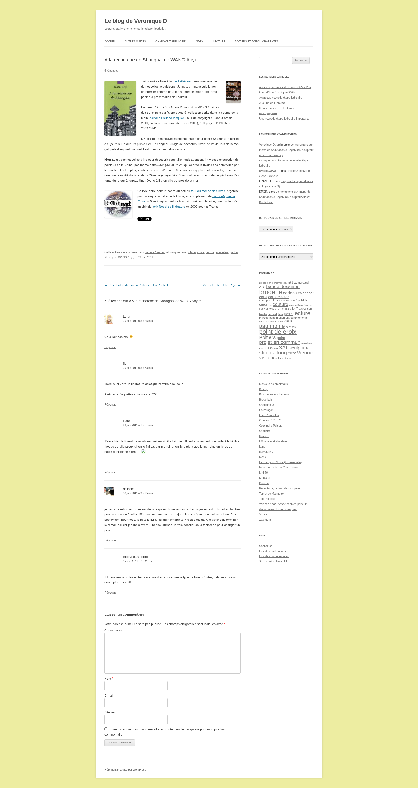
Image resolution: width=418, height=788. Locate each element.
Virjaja (263, 514)
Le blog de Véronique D (135, 21)
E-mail (109, 695)
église (288, 358)
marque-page (267, 317)
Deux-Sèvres (304, 305)
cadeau (290, 293)
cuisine (293, 305)
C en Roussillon (269, 415)
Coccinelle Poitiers (271, 425)
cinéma (265, 304)
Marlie (263, 457)
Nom (108, 678)
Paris (288, 321)
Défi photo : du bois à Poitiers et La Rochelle (137, 285)
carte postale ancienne (273, 300)
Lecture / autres (155, 252)
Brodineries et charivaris (274, 394)
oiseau (263, 321)
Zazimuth (265, 519)
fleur (280, 314)
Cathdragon (266, 410)
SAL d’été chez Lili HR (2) (221, 285)
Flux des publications (272, 551)
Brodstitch (265, 399)
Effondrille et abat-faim (273, 441)
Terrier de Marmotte (271, 493)
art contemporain (278, 282)
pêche (234, 252)
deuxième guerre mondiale (275, 308)
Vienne (305, 352)
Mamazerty (266, 451)
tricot (292, 353)
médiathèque (182, 81)
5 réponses (111, 70)
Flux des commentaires (274, 556)
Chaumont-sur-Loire (170, 41)
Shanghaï (110, 257)
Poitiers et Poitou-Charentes (256, 41)
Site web (110, 712)
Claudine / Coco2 (270, 420)
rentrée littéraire (268, 348)
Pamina (264, 483)
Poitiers (267, 337)
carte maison (278, 297)
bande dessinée (283, 286)
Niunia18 (264, 478)
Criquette (264, 431)
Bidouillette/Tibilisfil (136, 557)
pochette (291, 326)
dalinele (128, 489)
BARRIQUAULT (269, 170)
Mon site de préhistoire (273, 384)
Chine (192, 252)
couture (280, 304)
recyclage (306, 343)
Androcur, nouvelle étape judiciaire (280, 97)
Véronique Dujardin (271, 144)
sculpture (298, 347)
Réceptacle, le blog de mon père (279, 488)
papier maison (275, 321)
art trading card (298, 282)
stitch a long (273, 352)
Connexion (265, 545)
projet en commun (279, 342)
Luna (126, 316)
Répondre (110, 347)
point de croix (278, 331)
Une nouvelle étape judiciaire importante (284, 118)
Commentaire (114, 630)
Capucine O (266, 404)
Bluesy (263, 389)
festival (272, 314)
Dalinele (264, 436)
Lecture (219, 41)
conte (200, 252)
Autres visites (135, 41)
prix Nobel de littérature (169, 206)
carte (263, 297)
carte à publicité (298, 300)
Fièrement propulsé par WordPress (125, 769)
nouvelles (222, 252)
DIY (295, 308)
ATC (262, 287)
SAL (283, 347)
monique (264, 160)
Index (199, 41)
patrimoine (272, 326)
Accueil (110, 41)
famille (263, 314)
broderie (270, 292)
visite (265, 357)
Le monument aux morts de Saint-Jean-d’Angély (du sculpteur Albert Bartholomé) (286, 150)
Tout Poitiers (267, 498)
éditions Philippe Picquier (167, 118)
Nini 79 (263, 472)
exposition (305, 308)
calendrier (306, 293)
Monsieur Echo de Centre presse (279, 467)
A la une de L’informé (272, 102)
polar (281, 338)
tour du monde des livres (208, 191)
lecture (210, 252)
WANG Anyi (125, 257)
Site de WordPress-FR (273, 561)
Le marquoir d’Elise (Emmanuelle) (280, 462)
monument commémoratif (292, 317)
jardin (288, 314)
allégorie (263, 282)
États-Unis (277, 358)
